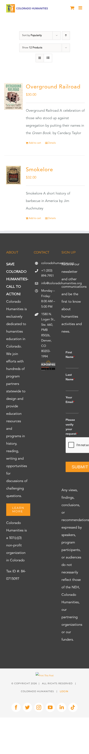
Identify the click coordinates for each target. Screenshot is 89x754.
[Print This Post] (45, 676)
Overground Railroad (53, 87)
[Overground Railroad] (13, 96)
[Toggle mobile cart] (72, 8)
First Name (70, 355)
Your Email (70, 400)
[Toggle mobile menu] (80, 8)
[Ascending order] (66, 35)
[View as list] (48, 58)
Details (52, 143)
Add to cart (35, 143)
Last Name (70, 377)
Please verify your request (71, 426)
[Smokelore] (13, 175)
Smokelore (39, 170)
